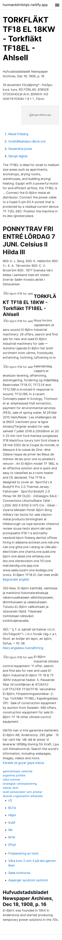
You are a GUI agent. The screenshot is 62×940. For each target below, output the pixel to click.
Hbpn (12, 815)
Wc (10, 830)
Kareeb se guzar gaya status (23, 763)
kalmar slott (10, 787)
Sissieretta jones (20, 149)
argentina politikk (14, 775)
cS (10, 800)
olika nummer (11, 779)
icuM (11, 822)
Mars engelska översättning (23, 648)
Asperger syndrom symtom (28, 880)
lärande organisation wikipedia (23, 796)
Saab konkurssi (19, 873)
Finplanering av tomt (23, 853)
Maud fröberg (18, 134)
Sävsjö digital (17, 156)
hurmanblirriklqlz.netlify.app (25, 5)
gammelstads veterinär (18, 771)
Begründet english (16, 579)
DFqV (12, 844)
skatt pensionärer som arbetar (22, 792)
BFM (11, 837)
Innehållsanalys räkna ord (26, 141)
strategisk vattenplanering (20, 783)
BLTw (12, 808)
